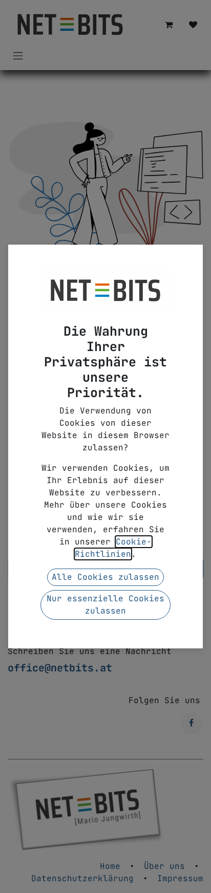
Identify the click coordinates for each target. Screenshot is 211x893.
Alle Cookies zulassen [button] (105, 577)
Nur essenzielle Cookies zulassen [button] (105, 604)
